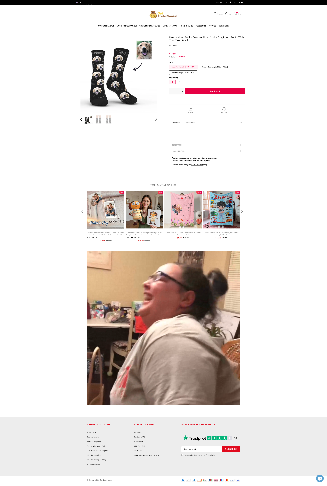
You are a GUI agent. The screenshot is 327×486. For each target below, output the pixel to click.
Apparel (212, 26)
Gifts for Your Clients (94, 455)
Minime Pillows (170, 26)
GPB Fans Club (139, 446)
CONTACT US (218, 2)
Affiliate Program (93, 464)
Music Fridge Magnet (127, 26)
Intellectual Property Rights (97, 450)
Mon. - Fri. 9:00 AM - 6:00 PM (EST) (146, 455)
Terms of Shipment (94, 441)
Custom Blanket (106, 26)
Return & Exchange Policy (96, 446)
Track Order (238, 2)
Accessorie (201, 26)
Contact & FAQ (139, 437)
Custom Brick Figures (149, 26)
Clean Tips (138, 450)
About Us (137, 432)
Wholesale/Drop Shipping (96, 460)
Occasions (224, 26)
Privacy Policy (92, 432)
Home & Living (186, 26)
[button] (86, 74)
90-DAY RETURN (197, 165)
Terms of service (93, 437)
